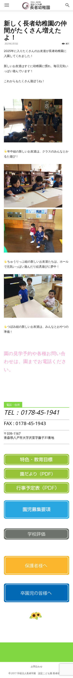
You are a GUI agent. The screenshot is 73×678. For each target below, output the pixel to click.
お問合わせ (36, 666)
